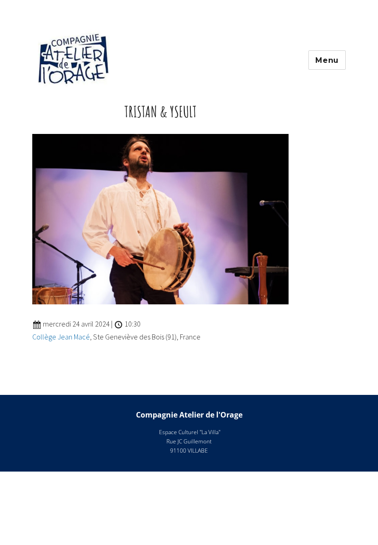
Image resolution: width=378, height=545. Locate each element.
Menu (327, 60)
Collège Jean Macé (61, 336)
